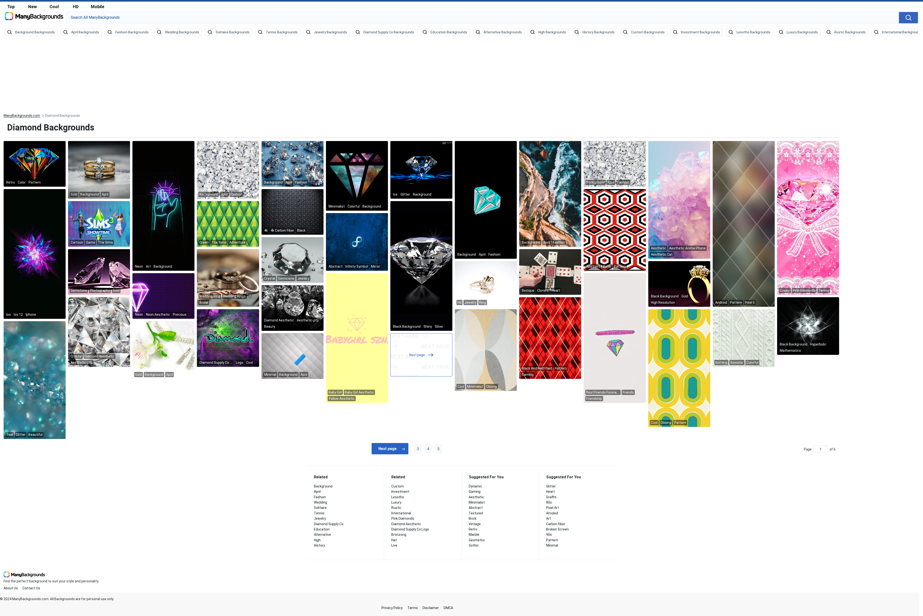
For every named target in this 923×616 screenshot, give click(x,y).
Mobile (97, 6)
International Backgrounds (902, 32)
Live (394, 545)
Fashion (320, 497)
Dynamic (475, 486)
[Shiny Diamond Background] (421, 266)
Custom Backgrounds (648, 32)
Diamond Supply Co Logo (410, 529)
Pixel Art (552, 508)
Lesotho (397, 497)
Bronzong (398, 534)
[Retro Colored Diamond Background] (35, 164)
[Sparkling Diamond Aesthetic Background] (293, 308)
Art (548, 518)
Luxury (396, 502)
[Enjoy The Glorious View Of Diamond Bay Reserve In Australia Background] (550, 194)
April (317, 491)
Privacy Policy (392, 608)
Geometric (477, 540)
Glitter (551, 486)
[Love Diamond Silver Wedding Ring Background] (228, 278)
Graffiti (551, 497)
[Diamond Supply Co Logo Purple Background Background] (228, 338)
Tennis (319, 513)
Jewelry (320, 518)
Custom (397, 486)
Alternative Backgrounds (503, 32)
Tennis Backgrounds (282, 32)
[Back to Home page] (34, 18)
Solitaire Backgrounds (232, 32)
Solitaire (320, 508)
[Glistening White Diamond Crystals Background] (615, 164)
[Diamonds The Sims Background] (228, 224)
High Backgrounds (552, 32)
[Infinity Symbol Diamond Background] (357, 242)
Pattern (552, 540)
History (319, 545)
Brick (472, 518)
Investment (400, 491)
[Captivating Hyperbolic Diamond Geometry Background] (808, 326)
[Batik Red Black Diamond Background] (615, 230)
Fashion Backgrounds (132, 32)
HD (76, 6)
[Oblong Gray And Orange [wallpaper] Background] (486, 350)
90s (549, 534)
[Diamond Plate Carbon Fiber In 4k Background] (293, 212)
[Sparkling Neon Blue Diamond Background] (421, 170)
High (317, 540)
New (32, 6)
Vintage (475, 524)
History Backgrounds (598, 32)
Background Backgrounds (35, 32)
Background (323, 486)
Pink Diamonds (402, 518)
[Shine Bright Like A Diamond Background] (357, 176)
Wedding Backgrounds (182, 32)
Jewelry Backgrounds (330, 32)
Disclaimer (431, 608)
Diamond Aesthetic (406, 524)
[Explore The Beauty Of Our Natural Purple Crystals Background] (679, 200)
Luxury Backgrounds (802, 32)
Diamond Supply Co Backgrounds (388, 32)
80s (549, 502)
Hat (394, 540)
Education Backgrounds (448, 32)
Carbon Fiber (555, 524)
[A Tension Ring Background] (486, 284)
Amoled (552, 513)
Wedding (320, 502)
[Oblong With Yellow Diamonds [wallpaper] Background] (679, 368)
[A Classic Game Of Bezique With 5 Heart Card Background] (550, 272)
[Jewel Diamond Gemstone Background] (293, 260)
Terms (412, 608)
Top (11, 6)
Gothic (474, 545)
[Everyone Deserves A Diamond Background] (99, 170)
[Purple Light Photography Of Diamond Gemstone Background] (99, 272)
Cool (54, 6)
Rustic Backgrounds (850, 32)
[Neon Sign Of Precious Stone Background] (163, 296)
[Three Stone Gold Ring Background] (679, 284)
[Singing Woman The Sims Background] (99, 224)
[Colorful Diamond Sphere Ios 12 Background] (35, 254)
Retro (473, 529)
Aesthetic (476, 497)
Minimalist (477, 502)
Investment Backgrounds (700, 32)
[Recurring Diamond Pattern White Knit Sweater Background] (744, 338)
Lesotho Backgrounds (753, 32)
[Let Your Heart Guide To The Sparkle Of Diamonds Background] (163, 206)
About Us (11, 588)
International (401, 513)
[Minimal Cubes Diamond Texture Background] (293, 356)
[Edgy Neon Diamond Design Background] (486, 200)
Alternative (322, 534)
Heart (550, 491)
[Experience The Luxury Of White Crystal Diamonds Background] (228, 170)
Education (322, 529)
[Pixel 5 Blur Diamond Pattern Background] (744, 224)
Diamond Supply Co (328, 524)
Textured (476, 513)
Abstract (476, 508)
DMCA (448, 608)
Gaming (474, 491)
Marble (474, 534)
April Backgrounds (85, 32)
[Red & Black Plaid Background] (550, 338)
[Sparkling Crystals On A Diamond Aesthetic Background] (99, 332)
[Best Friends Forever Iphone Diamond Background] (615, 338)
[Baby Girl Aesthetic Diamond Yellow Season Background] (357, 338)
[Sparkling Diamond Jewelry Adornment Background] (163, 350)
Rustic (396, 508)
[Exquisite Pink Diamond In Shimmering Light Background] (808, 218)
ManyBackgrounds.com (22, 115)
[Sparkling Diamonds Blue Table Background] (293, 164)
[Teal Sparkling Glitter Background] (35, 380)
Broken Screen (557, 529)
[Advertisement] (461, 75)
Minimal (552, 545)
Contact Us (31, 588)
